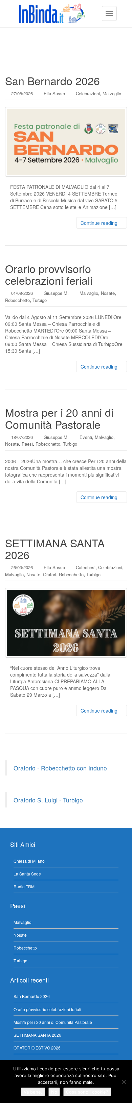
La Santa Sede (27, 873)
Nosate (108, 293)
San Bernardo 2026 (52, 80)
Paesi (27, 444)
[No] (123, 1081)
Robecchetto (17, 300)
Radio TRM (24, 886)
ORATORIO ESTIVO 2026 (37, 1047)
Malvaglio (112, 93)
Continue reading (100, 222)
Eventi (86, 437)
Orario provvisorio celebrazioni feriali (48, 274)
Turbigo (39, 300)
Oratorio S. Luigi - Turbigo (48, 800)
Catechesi (85, 567)
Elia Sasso (54, 93)
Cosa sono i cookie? (87, 1092)
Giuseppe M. (56, 293)
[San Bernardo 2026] (66, 142)
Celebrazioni (88, 93)
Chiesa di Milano (29, 861)
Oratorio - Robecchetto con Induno (60, 768)
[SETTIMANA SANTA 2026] (66, 623)
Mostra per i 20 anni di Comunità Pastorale (59, 418)
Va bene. (33, 1092)
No (54, 1092)
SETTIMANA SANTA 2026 (55, 548)
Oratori (49, 574)
